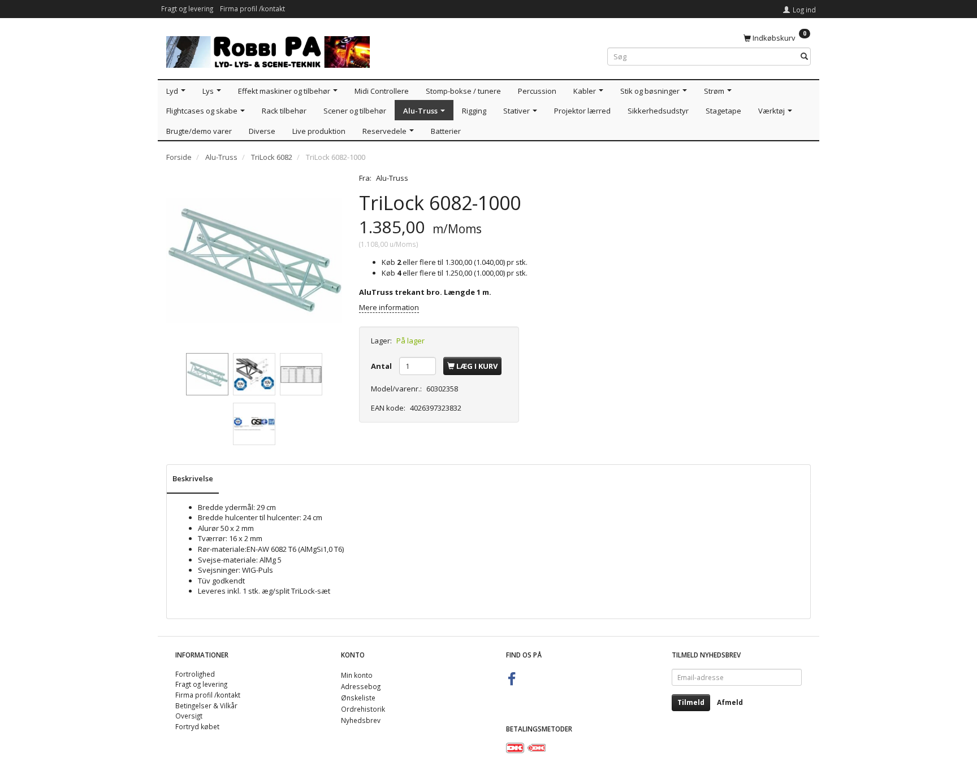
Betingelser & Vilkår (206, 705)
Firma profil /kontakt (252, 8)
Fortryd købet (197, 726)
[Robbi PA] (268, 49)
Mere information (389, 307)
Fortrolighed (195, 673)
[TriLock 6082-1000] (254, 261)
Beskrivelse (192, 478)
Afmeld (730, 702)
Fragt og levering (187, 8)
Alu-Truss (392, 178)
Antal (382, 366)
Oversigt (188, 715)
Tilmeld (690, 702)
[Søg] (804, 56)
